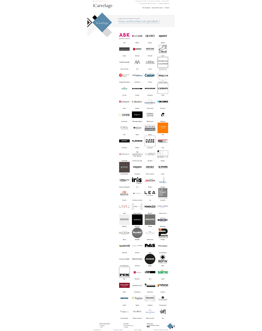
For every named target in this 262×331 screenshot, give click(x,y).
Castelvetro (137, 82)
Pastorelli (124, 252)
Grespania (137, 174)
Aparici (150, 42)
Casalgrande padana (124, 82)
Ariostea (137, 56)
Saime (162, 279)
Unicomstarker (124, 318)
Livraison (103, 325)
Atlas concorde (124, 69)
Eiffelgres (162, 121)
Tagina (137, 305)
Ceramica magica (162, 82)
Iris (137, 187)
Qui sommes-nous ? (128, 325)
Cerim (162, 95)
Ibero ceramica (150, 174)
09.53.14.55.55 (144, 3)
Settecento (150, 292)
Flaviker (137, 147)
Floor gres (150, 147)
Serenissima (137, 292)
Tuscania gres (162, 305)
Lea (150, 200)
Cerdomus (150, 95)
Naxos (124, 239)
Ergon (137, 134)
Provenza (137, 265)
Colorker (137, 108)
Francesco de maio (137, 161)
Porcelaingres (162, 252)
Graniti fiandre (124, 174)
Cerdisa (137, 95)
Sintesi (124, 305)
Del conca (162, 108)
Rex (124, 279)
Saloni (124, 292)
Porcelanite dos (124, 265)
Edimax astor (150, 121)
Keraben (163, 187)
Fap (163, 134)
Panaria (163, 239)
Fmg (163, 147)
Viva (163, 318)
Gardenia (150, 161)
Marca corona (162, 213)
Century (150, 82)
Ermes (150, 134)
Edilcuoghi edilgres (137, 121)
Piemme (137, 252)
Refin (162, 265)
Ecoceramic (124, 121)
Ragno (150, 265)
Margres (124, 226)
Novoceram (150, 239)
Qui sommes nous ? (157, 8)
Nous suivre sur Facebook (142, 1)
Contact (167, 8)
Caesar (150, 69)
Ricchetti (137, 279)
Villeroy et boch (150, 318)
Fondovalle (124, 161)
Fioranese (124, 147)
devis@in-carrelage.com (164, 3)
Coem (124, 108)
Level (124, 213)
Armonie (150, 56)
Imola (162, 174)
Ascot (162, 56)
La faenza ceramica (137, 200)
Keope (150, 187)
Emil (124, 134)
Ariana (124, 56)
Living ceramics (137, 213)
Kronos (124, 200)
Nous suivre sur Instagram (155, 1)
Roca (150, 279)
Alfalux (137, 42)
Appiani (163, 42)
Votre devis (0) (153, 3)
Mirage (150, 226)
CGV (102, 327)
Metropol (137, 226)
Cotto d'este (150, 108)
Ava (137, 69)
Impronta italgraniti (124, 187)
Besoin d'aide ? (166, 1)
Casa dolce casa (163, 69)
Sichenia (163, 292)
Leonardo (162, 200)
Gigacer (163, 161)
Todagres (150, 305)
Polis (150, 252)
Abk (124, 42)
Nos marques (146, 8)
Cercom (124, 95)
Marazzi (150, 213)
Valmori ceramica (137, 318)
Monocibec (163, 226)
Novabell (137, 239)
